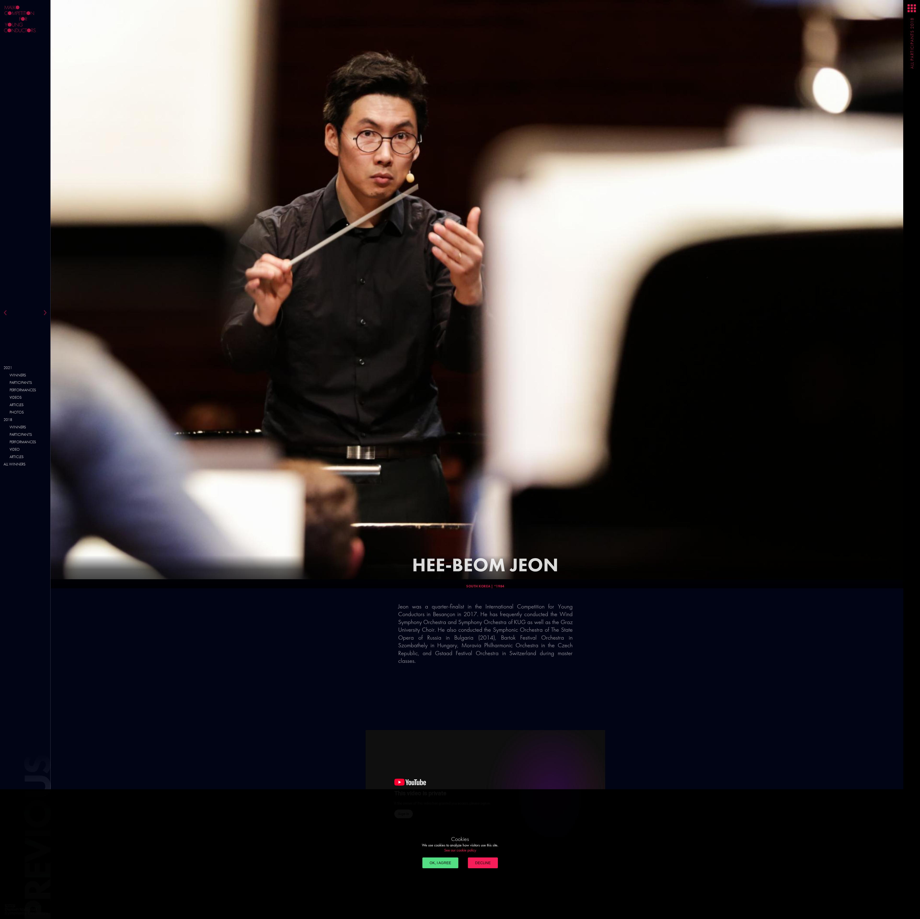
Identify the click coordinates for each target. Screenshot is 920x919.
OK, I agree (440, 863)
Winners (18, 375)
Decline (483, 863)
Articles (16, 404)
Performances (23, 389)
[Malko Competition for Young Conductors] (38, 19)
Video (15, 449)
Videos (16, 397)
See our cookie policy (460, 850)
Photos (17, 412)
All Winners (14, 464)
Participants (21, 382)
